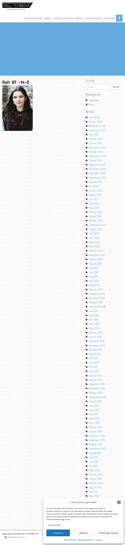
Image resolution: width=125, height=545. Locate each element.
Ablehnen (83, 532)
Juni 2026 (94, 117)
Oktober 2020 (96, 220)
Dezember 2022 (97, 173)
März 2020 (94, 246)
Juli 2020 (94, 233)
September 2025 (98, 130)
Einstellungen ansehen (108, 532)
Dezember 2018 (97, 293)
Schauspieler (93, 18)
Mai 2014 (93, 491)
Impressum (99, 539)
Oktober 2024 (96, 151)
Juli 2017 (93, 358)
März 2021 (94, 207)
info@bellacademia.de (16, 537)
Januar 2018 (95, 336)
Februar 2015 (95, 474)
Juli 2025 (94, 134)
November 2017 (97, 345)
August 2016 (95, 401)
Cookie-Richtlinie (70, 539)
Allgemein (94, 100)
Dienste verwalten (54, 525)
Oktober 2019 (95, 259)
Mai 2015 (93, 466)
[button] (118, 502)
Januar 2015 (95, 478)
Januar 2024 (95, 160)
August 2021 (95, 194)
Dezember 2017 (97, 341)
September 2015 (97, 448)
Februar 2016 (95, 427)
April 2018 (94, 323)
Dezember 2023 (97, 164)
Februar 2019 (95, 289)
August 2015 (95, 453)
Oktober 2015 (95, 444)
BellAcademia (32, 18)
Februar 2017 (95, 375)
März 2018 (94, 328)
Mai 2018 (93, 319)
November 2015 (97, 440)
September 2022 (98, 177)
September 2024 (97, 156)
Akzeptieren (58, 532)
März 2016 (94, 422)
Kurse (47, 18)
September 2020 (98, 225)
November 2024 (97, 147)
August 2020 (95, 229)
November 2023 (97, 169)
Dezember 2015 (97, 435)
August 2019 (95, 263)
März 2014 (94, 496)
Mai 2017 (93, 367)
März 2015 (94, 470)
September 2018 (97, 306)
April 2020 (94, 242)
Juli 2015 (93, 457)
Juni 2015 (94, 461)
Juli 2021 (93, 199)
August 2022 (95, 181)
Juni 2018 (94, 315)
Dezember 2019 (97, 255)
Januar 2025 (95, 143)
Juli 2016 (93, 405)
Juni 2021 (94, 203)
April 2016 (94, 418)
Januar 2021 (95, 216)
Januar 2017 (95, 379)
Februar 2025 (96, 138)
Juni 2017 (94, 362)
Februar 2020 (96, 250)
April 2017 (94, 371)
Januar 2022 (95, 190)
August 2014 (95, 487)
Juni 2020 (94, 237)
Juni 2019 (94, 272)
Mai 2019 (93, 276)
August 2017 (95, 354)
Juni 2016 (94, 410)
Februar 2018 (95, 332)
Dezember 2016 (97, 384)
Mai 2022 (93, 186)
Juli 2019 (93, 268)
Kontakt (109, 18)
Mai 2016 (93, 414)
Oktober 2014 (95, 483)
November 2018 (97, 298)
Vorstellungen (63, 18)
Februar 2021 (95, 212)
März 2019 (94, 285)
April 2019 (94, 280)
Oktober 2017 (95, 349)
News (79, 18)
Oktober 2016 (95, 392)
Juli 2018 (93, 311)
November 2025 (97, 126)
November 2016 (97, 388)
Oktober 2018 (95, 302)
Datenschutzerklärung (85, 539)
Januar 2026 (95, 121)
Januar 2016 (95, 431)
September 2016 (97, 397)
